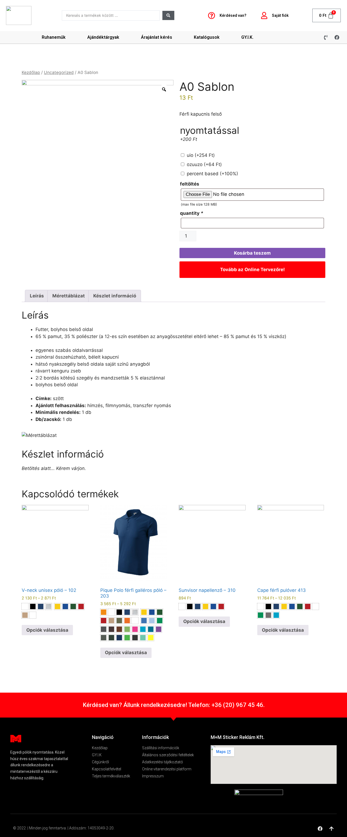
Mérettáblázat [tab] (68, 296)
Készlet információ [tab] (114, 296)
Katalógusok (207, 37)
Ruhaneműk (54, 37)
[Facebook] (337, 37)
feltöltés (189, 184)
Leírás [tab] (37, 296)
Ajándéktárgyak (103, 37)
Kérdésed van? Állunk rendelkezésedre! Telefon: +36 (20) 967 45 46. (174, 705)
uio (201, 155)
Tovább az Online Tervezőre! (252, 269)
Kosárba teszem (252, 253)
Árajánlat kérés (156, 37)
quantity (191, 213)
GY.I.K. (247, 37)
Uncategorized (59, 72)
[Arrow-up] (331, 828)
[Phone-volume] (326, 37)
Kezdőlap (31, 72)
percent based (212, 173)
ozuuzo (204, 164)
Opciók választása (47, 630)
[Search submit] (168, 15)
